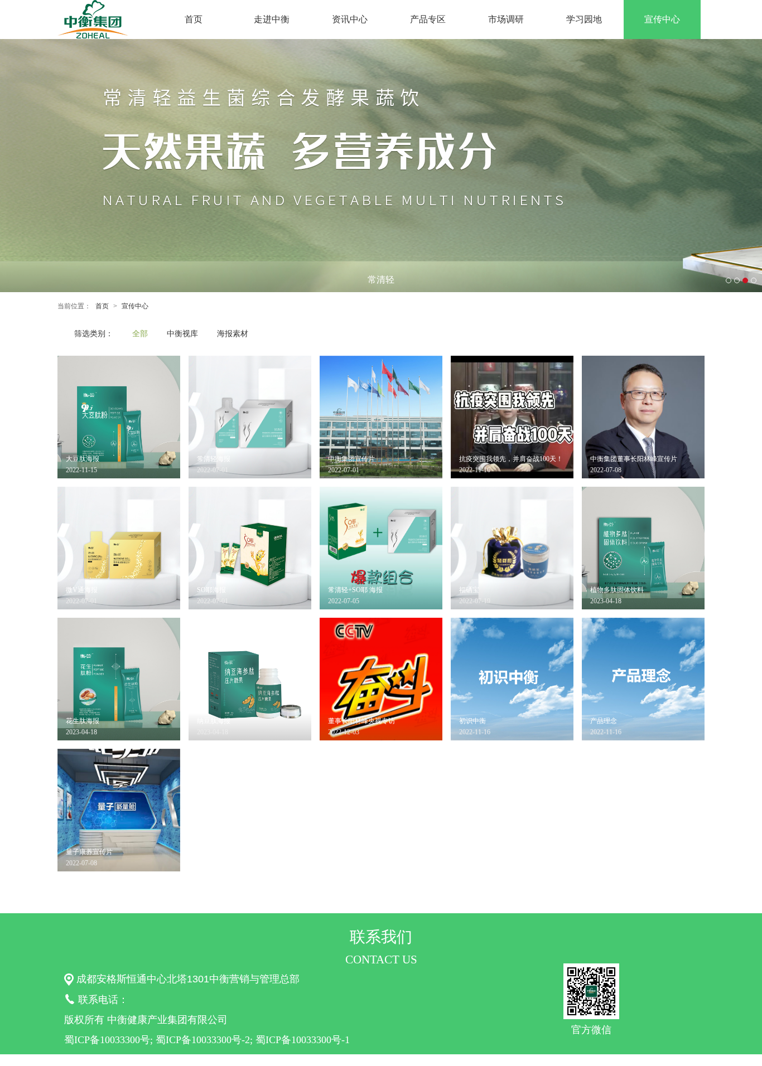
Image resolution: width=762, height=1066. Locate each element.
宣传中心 (662, 19)
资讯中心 (350, 19)
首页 (193, 19)
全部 (140, 333)
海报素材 (232, 333)
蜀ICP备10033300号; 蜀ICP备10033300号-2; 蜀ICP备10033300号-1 (207, 1039)
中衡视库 (182, 333)
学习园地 (584, 19)
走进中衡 (272, 19)
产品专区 (428, 19)
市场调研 (506, 19)
